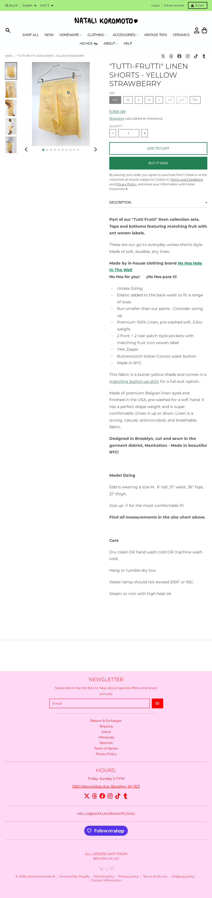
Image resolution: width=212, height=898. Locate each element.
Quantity (116, 126)
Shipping (116, 118)
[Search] (8, 30)
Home (8, 56)
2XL (182, 100)
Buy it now (158, 163)
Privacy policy (128, 876)
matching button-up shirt (134, 381)
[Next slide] (95, 149)
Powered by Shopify (74, 876)
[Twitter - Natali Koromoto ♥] (163, 56)
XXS (115, 100)
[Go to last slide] (26, 149)
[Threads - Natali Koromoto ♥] (171, 56)
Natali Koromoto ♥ (41, 876)
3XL (195, 100)
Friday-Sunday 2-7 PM (106, 778)
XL (170, 100)
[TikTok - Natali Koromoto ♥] (196, 56)
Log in (156, 5)
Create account (174, 5)
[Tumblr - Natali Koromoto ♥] (204, 56)
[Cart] (204, 30)
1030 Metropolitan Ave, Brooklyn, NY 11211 (106, 786)
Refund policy (104, 876)
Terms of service (155, 876)
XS (128, 100)
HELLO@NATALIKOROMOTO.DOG (106, 814)
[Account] (197, 30)
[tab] (43, 150)
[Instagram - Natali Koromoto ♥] (187, 56)
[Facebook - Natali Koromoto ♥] (179, 56)
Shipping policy (183, 876)
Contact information (106, 880)
